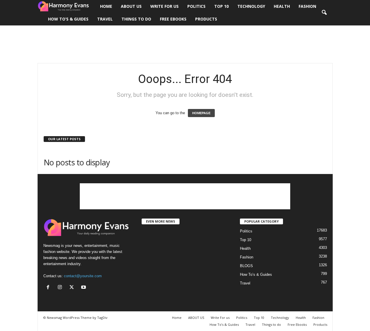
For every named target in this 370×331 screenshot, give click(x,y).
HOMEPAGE (201, 113)
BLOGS (246, 266)
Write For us (164, 6)
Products (206, 19)
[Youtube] (84, 288)
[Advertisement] (185, 44)
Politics (196, 6)
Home (106, 6)
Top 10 (221, 6)
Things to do (136, 19)
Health (282, 6)
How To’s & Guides (68, 19)
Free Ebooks (173, 19)
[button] (324, 12)
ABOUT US (131, 6)
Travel (105, 19)
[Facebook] (49, 288)
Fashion (307, 6)
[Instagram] (61, 288)
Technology (251, 6)
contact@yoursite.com (83, 276)
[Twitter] (73, 288)
